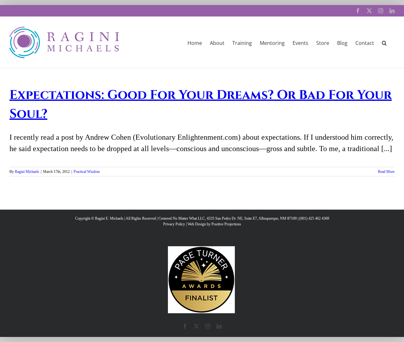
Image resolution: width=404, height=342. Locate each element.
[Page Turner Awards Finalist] (201, 249)
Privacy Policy (174, 224)
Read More (386, 171)
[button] (384, 42)
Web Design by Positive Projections (214, 224)
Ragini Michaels (27, 171)
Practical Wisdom (87, 171)
